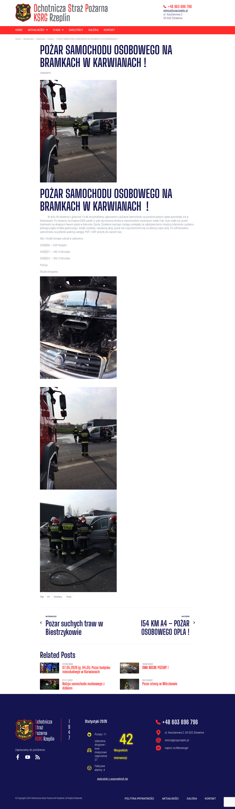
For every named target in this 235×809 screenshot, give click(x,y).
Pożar (68, 596)
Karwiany (58, 596)
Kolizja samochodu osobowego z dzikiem (83, 685)
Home (18, 39)
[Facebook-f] (17, 757)
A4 (48, 596)
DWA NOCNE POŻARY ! (155, 667)
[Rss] (37, 757)
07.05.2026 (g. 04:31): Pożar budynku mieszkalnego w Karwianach (86, 669)
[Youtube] (27, 757)
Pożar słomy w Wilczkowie (159, 683)
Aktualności (28, 39)
